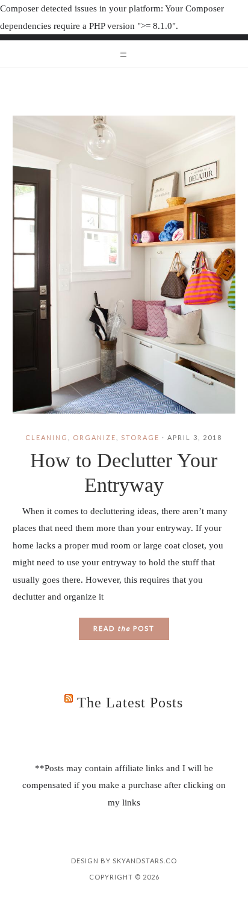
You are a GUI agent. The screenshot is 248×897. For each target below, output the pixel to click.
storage (140, 437)
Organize (94, 437)
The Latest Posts (130, 702)
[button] (124, 53)
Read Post (124, 628)
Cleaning (46, 437)
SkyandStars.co (145, 860)
